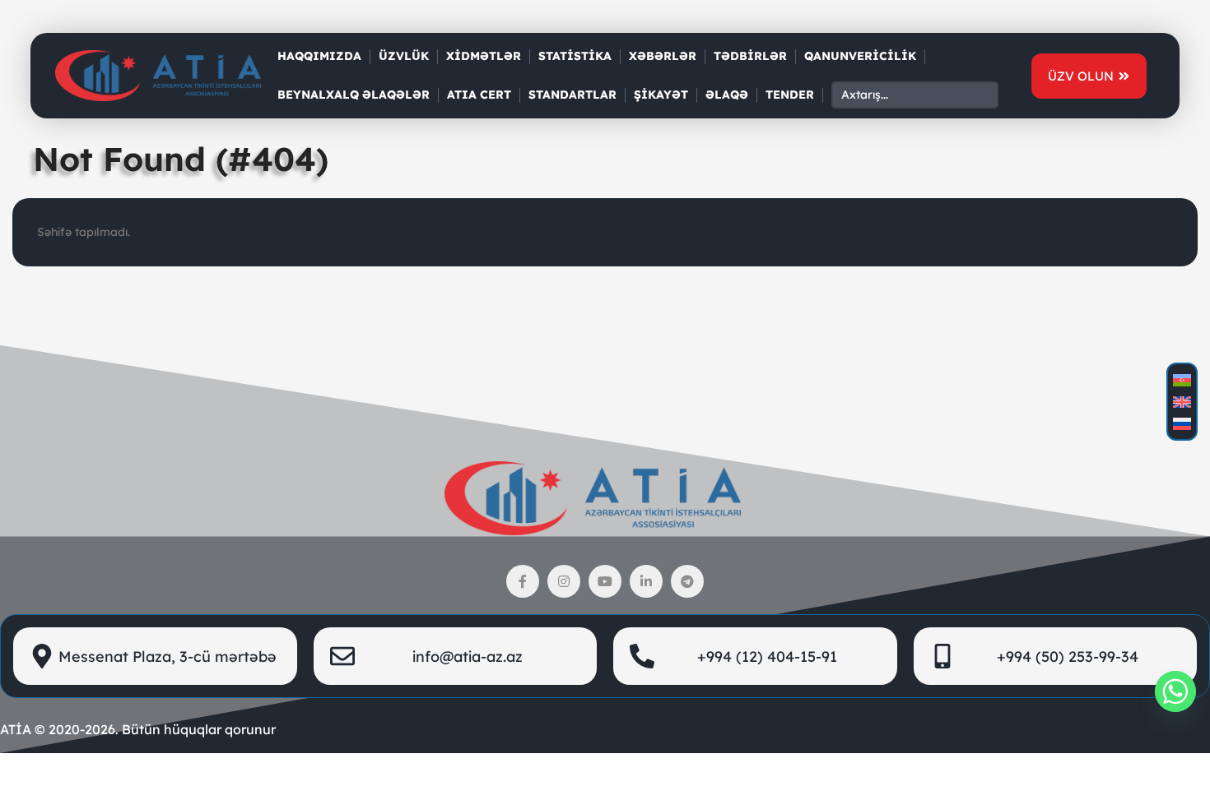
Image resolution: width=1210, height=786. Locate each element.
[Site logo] (158, 74)
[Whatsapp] (1175, 691)
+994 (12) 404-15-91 (767, 656)
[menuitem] (1182, 380)
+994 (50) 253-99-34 (1067, 656)
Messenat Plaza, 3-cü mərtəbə (167, 656)
